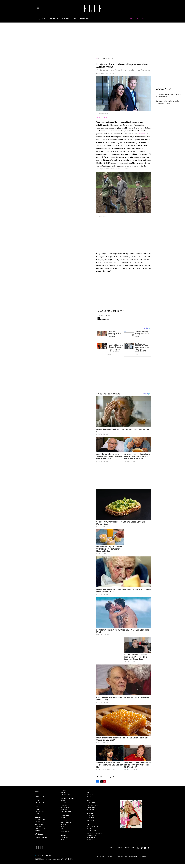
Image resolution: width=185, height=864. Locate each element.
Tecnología (65, 824)
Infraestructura (93, 806)
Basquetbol (65, 806)
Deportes (64, 789)
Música (63, 792)
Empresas (64, 817)
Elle (36, 789)
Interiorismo (91, 809)
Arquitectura (92, 807)
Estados (90, 792)
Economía (64, 820)
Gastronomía (40, 819)
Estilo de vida (81, 18)
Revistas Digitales (136, 19)
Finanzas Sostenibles (94, 834)
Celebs (65, 18)
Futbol (63, 800)
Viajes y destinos (41, 823)
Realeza (37, 804)
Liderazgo (90, 817)
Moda (42, 18)
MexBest (38, 817)
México (63, 839)
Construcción (92, 802)
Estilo (37, 836)
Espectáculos (40, 802)
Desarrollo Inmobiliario (96, 804)
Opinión (90, 794)
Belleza (54, 18)
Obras (63, 826)
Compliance (122, 856)
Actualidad (91, 815)
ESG (62, 828)
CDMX (88, 791)
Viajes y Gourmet (41, 811)
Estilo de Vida (40, 828)
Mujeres (63, 830)
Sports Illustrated (67, 798)
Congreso (90, 789)
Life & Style (39, 834)
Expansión (65, 815)
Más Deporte (65, 807)
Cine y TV (64, 791)
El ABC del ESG (92, 837)
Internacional (66, 822)
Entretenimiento (41, 838)
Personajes (39, 824)
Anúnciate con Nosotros (139, 856)
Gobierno (64, 837)
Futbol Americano (67, 804)
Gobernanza (91, 830)
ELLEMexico (138, 847)
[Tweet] (101, 781)
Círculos (38, 806)
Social (89, 828)
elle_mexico (143, 847)
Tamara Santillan (104, 316)
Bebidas (37, 821)
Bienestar (38, 826)
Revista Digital (66, 811)
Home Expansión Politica (70, 819)
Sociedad (90, 796)
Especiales (90, 820)
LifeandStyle (65, 832)
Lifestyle (64, 809)
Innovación (91, 835)
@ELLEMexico (105, 318)
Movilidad (90, 832)
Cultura (37, 813)
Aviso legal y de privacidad (106, 856)
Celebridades (105, 58)
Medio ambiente (92, 826)
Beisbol (63, 802)
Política (63, 836)
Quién (37, 800)
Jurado (37, 830)
